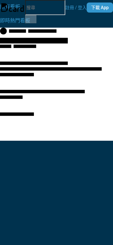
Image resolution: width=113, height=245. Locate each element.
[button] (76, 7)
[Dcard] (12, 7)
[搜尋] (30, 19)
